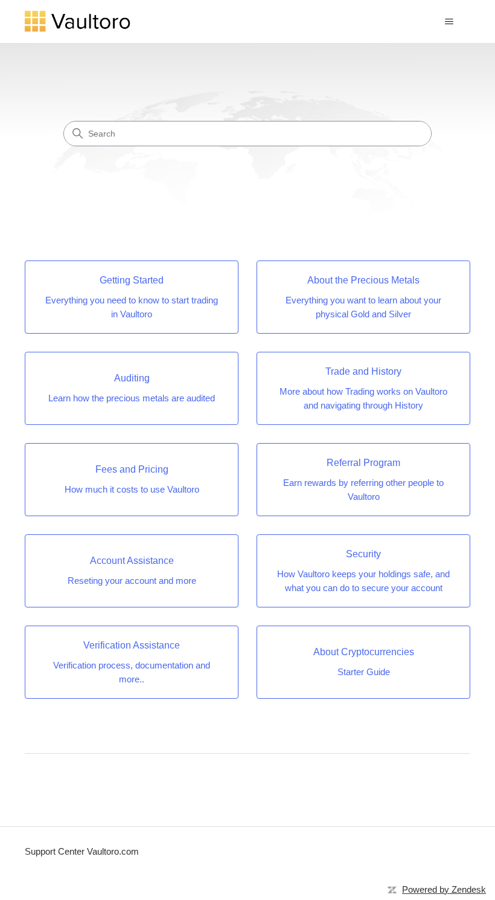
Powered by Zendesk (444, 889)
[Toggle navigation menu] (448, 21)
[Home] (78, 21)
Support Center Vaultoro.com (82, 851)
